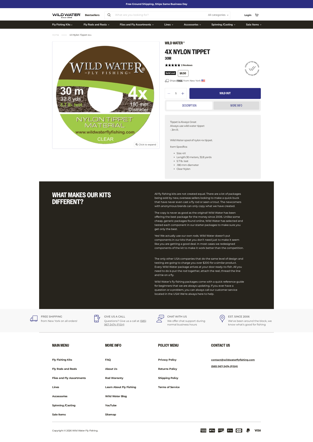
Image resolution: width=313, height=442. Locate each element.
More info (236, 105)
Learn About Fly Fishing (120, 387)
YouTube (111, 405)
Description (189, 105)
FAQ (108, 359)
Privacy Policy (167, 359)
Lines (167, 24)
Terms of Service (168, 387)
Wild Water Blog (116, 396)
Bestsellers (92, 15)
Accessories (191, 24)
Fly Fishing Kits (61, 24)
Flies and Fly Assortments (136, 24)
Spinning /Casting (222, 24)
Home (55, 34)
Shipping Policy (168, 378)
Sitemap (110, 414)
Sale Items (253, 24)
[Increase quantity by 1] (184, 93)
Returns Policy (167, 368)
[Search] (109, 15)
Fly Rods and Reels (95, 24)
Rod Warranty (114, 378)
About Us (111, 368)
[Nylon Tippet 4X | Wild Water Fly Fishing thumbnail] (59, 158)
